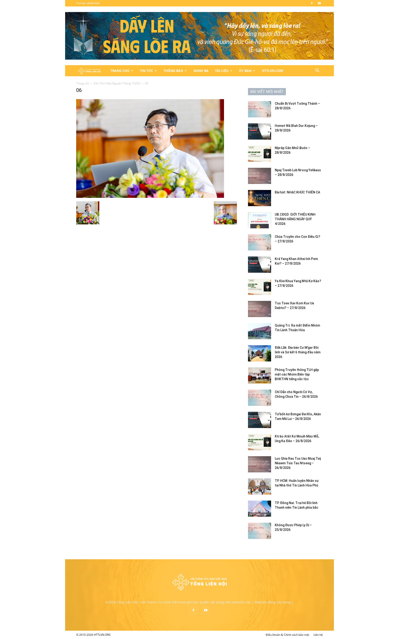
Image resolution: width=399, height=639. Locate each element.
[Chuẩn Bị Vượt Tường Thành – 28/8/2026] (259, 109)
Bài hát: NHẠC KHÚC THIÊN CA (297, 192)
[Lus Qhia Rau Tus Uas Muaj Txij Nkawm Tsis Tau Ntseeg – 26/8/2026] (259, 464)
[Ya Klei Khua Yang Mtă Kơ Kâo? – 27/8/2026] (259, 287)
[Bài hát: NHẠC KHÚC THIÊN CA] (259, 198)
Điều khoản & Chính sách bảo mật (287, 635)
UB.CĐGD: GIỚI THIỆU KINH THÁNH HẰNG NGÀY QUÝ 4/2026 (295, 219)
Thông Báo (173, 70)
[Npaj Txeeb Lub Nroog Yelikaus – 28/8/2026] (259, 176)
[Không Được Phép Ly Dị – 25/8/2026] (259, 531)
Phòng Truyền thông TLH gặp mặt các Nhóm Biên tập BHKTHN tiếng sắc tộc (297, 374)
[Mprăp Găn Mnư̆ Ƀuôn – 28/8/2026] (259, 154)
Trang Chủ (120, 70)
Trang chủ (82, 83)
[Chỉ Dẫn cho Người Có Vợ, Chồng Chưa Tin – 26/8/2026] (259, 398)
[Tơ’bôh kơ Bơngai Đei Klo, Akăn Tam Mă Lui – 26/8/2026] (259, 420)
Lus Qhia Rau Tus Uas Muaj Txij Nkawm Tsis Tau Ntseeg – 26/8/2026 (298, 463)
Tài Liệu (222, 70)
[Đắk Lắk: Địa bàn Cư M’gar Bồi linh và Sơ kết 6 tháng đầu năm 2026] (259, 353)
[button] (317, 71)
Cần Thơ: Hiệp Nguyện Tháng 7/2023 (117, 83)
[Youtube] (319, 3)
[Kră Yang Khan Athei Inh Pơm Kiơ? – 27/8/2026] (259, 265)
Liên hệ (318, 635)
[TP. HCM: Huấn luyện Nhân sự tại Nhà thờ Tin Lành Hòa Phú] (259, 486)
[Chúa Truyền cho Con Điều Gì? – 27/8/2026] (259, 242)
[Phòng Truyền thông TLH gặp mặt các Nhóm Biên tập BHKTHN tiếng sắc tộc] (259, 375)
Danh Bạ (201, 70)
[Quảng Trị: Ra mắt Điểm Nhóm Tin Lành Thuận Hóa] (259, 331)
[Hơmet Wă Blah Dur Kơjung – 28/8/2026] (259, 131)
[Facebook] (311, 3)
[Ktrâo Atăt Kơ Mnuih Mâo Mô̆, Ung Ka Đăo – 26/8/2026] (259, 442)
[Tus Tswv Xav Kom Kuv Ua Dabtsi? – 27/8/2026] (259, 309)
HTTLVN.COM (272, 70)
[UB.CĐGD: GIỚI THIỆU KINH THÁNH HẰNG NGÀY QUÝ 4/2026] (259, 220)
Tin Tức (146, 70)
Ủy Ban (245, 70)
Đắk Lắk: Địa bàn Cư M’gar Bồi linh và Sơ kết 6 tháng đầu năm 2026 (297, 352)
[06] (150, 197)
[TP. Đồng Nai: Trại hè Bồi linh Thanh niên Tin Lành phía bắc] (259, 509)
